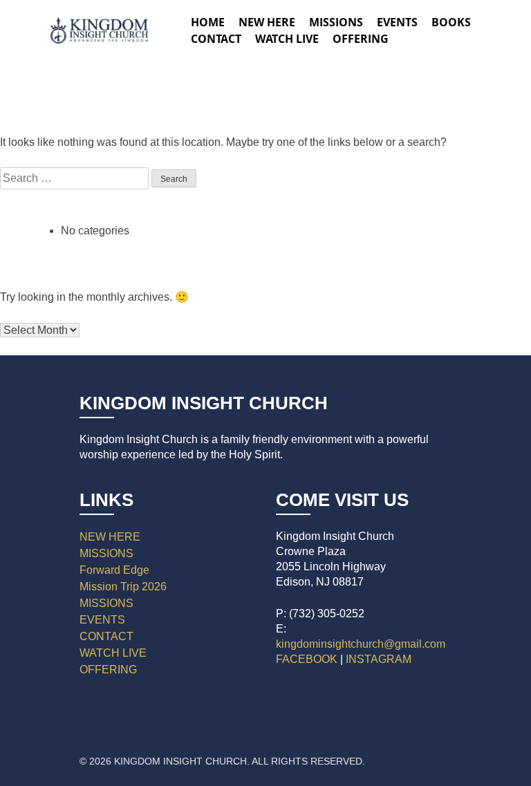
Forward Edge (114, 570)
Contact (216, 38)
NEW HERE (110, 537)
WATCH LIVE (287, 38)
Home (208, 22)
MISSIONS (106, 553)
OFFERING (108, 669)
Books (451, 22)
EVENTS (102, 620)
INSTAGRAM (378, 659)
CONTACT (106, 636)
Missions (336, 22)
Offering (361, 38)
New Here (267, 22)
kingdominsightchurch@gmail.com (360, 644)
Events (397, 22)
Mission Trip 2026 (123, 586)
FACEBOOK (306, 659)
